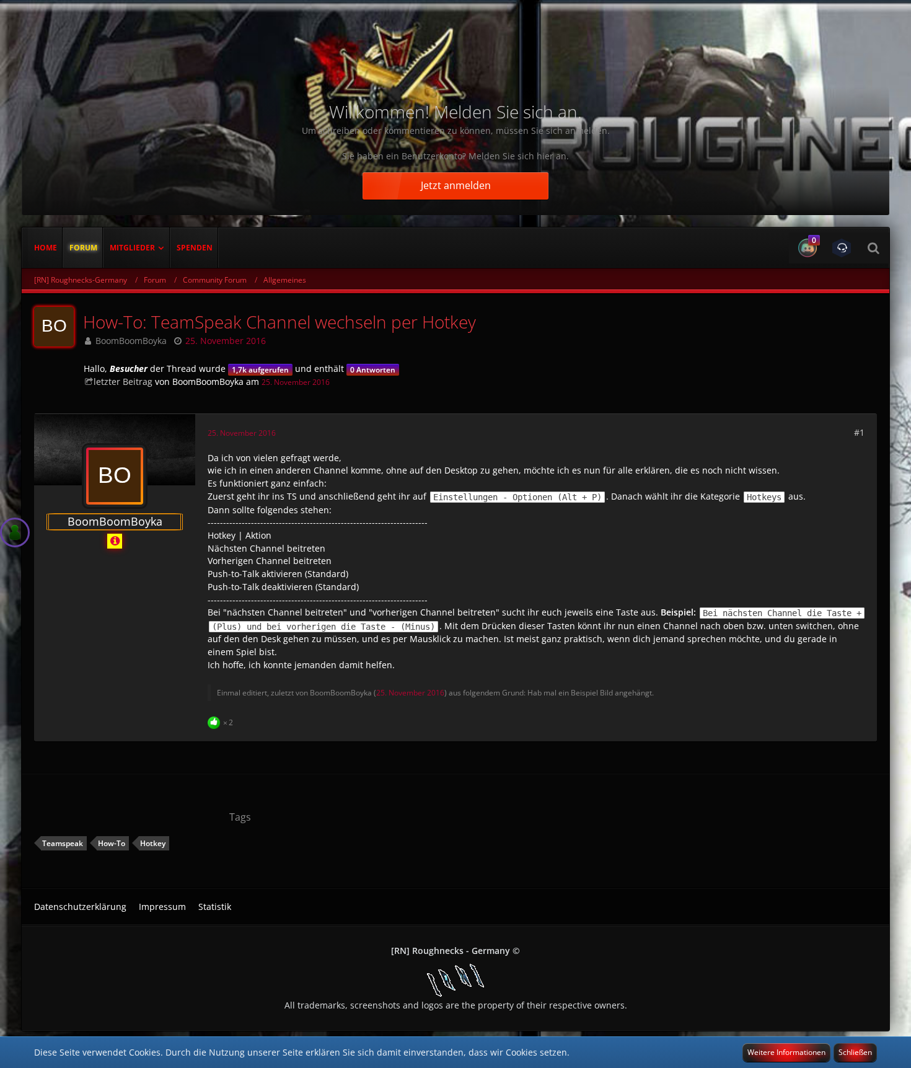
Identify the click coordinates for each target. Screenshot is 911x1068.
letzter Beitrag (123, 381)
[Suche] (873, 247)
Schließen (855, 1052)
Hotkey (152, 843)
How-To (111, 843)
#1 (859, 432)
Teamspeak (62, 843)
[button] (806, 247)
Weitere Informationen (786, 1052)
